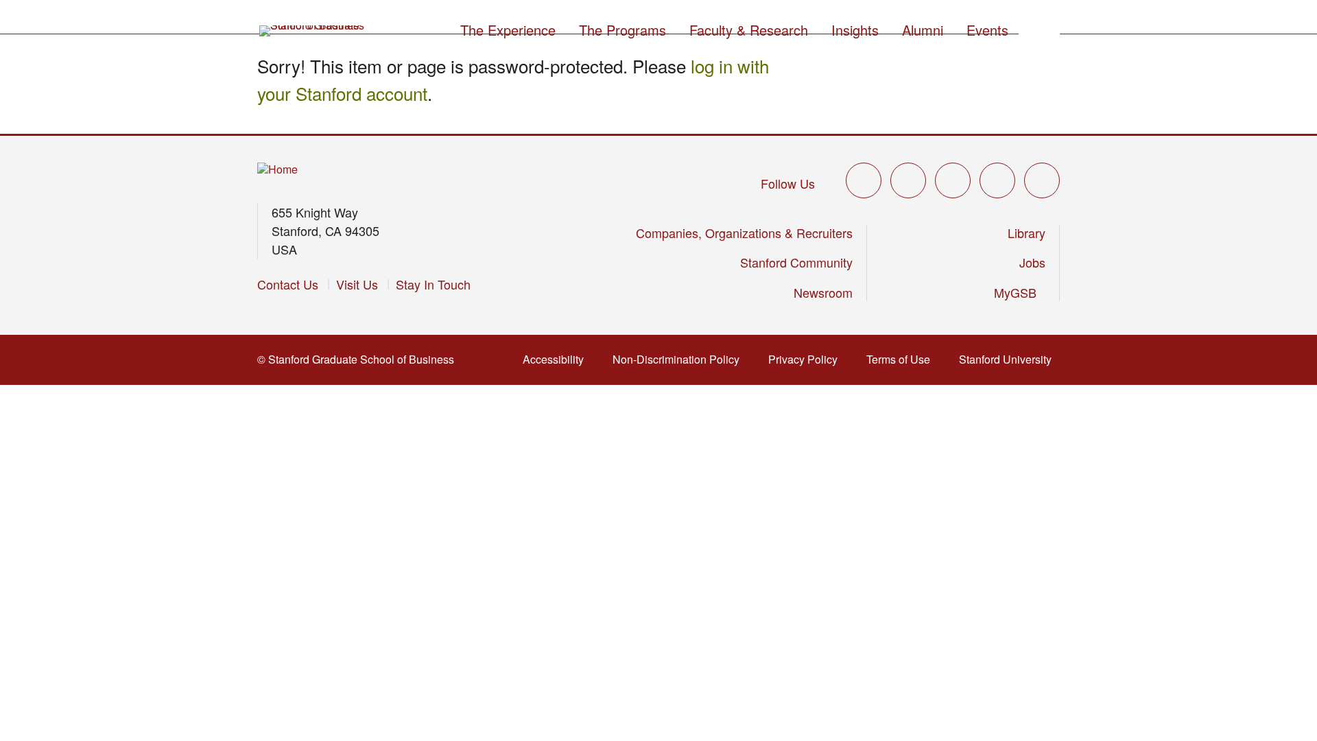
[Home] (277, 170)
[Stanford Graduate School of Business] (312, 30)
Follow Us (788, 183)
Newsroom (823, 292)
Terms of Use (902, 359)
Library (1026, 233)
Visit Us (357, 284)
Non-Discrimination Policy (680, 359)
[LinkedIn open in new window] (1042, 180)
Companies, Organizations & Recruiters (744, 233)
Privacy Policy (807, 359)
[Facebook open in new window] (908, 180)
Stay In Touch (433, 284)
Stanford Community (796, 262)
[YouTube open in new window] (997, 180)
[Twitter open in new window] (863, 180)
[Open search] (1039, 28)
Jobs (1032, 262)
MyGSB (1019, 292)
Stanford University (1009, 359)
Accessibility (557, 359)
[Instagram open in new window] (953, 180)
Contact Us (287, 284)
